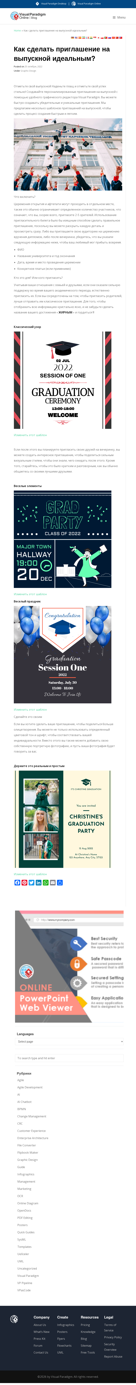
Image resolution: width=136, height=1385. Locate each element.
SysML (21, 1239)
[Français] (87, 37)
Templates (24, 1247)
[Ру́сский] (109, 37)
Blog (84, 1339)
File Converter (26, 1145)
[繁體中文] (120, 37)
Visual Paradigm (28, 1276)
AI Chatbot (24, 1102)
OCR (20, 1196)
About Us (40, 1325)
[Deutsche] (72, 37)
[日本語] (98, 37)
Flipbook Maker (27, 1152)
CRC (20, 1124)
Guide (21, 1167)
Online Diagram (27, 1203)
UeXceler (23, 1254)
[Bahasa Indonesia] (94, 37)
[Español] (79, 37)
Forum (38, 1346)
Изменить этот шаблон (30, 435)
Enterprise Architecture (32, 1138)
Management (26, 1181)
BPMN (21, 1109)
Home (17, 30)
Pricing (85, 1325)
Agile (20, 1080)
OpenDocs (24, 1210)
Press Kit (39, 1339)
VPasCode (24, 1290)
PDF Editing (25, 1218)
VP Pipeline (24, 1283)
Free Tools (88, 1352)
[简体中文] (117, 37)
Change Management (31, 1116)
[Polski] (102, 37)
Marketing (24, 1189)
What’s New (41, 1332)
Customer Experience (31, 1131)
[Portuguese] (105, 37)
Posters (22, 1225)
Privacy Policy (113, 1337)
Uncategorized (27, 1268)
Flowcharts (64, 1346)
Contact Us (41, 1352)
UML (20, 1261)
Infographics (25, 1174)
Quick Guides (26, 1232)
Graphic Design (28, 70)
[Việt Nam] (113, 37)
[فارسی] (83, 37)
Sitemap (86, 1346)
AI (18, 1095)
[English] (76, 37)
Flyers (61, 1339)
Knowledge (88, 1332)
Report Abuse (113, 1356)
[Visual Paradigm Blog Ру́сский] (28, 18)
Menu (121, 17)
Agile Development (29, 1087)
